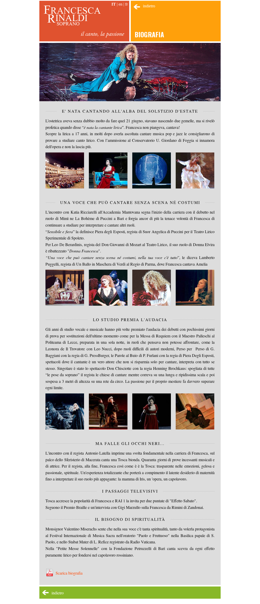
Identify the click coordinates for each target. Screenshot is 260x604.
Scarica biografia (69, 573)
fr (126, 4)
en (120, 4)
